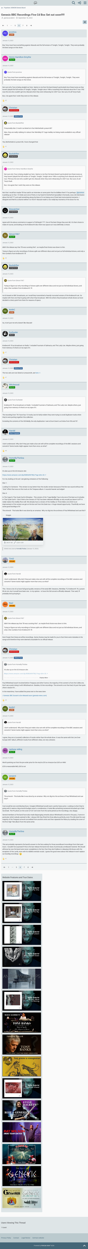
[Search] (73, 3)
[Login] (79, 3)
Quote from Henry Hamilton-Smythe (20, 169)
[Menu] (85, 3)
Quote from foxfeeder (15, 400)
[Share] (85, 22)
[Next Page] (31, 25)
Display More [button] (44, 678)
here (37, 373)
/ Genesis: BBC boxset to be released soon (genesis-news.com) (24, 695)
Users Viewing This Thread (13, 1223)
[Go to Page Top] (84, 1246)
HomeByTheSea (21, 549)
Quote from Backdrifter (15, 123)
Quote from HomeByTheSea (17, 664)
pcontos (81, 192)
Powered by (44, 1245)
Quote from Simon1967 (15, 280)
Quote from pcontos (14, 72)
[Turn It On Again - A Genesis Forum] (35, 3)
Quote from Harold (14, 574)
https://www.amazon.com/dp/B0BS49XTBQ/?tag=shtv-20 (23, 475)
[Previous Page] (3, 25)
